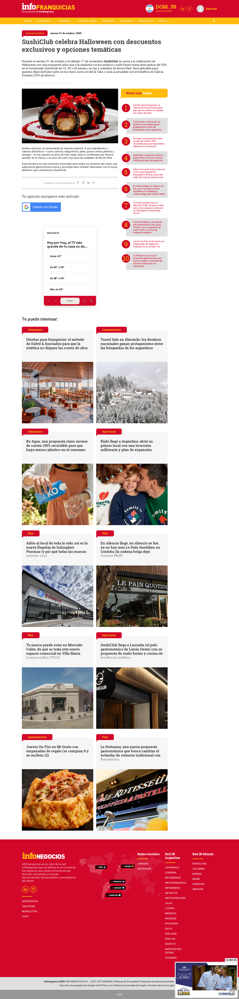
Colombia (198, 868)
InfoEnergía (173, 877)
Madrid (197, 873)
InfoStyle (171, 893)
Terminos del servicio (158, 985)
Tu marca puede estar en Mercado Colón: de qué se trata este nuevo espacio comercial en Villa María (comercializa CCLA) (148, 208)
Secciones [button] (44, 20)
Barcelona (199, 863)
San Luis (170, 938)
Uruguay (197, 889)
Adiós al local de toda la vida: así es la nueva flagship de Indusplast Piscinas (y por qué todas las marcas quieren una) (149, 173)
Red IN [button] (163, 20)
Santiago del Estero (173, 951)
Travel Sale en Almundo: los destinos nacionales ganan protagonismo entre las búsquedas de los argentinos (147, 125)
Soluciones (35, 329)
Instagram (144, 868)
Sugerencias (30, 901)
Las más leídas (87, 20)
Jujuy (168, 903)
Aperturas (109, 431)
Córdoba (170, 872)
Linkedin (142, 863)
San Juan (171, 933)
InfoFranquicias (175, 882)
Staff (126, 21)
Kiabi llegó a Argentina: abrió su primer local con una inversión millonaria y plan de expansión (148, 158)
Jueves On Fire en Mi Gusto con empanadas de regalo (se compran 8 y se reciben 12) (148, 244)
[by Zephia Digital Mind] (119, 994)
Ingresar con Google (44, 207)
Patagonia (171, 923)
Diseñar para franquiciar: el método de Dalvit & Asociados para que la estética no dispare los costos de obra (148, 109)
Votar (70, 300)
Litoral (170, 908)
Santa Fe (170, 943)
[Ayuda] (84, 301)
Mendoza (171, 913)
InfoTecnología (175, 898)
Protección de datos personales (157, 981)
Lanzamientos (34, 33)
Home (28, 20)
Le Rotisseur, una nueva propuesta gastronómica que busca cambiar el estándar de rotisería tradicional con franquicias (147, 260)
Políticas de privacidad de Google (129, 985)
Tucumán (171, 957)
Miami (196, 879)
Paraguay (198, 884)
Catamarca (172, 867)
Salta (168, 928)
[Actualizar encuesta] (55, 301)
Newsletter (146, 20)
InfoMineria (172, 887)
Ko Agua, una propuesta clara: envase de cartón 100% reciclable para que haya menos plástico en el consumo (148, 142)
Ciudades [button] (64, 20)
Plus (31, 533)
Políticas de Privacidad (126, 981)
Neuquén (170, 918)
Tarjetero (108, 20)
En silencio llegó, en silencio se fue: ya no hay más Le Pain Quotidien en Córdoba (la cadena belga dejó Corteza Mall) (149, 190)
